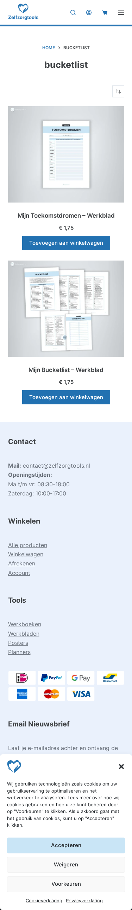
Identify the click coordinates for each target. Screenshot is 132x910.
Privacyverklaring (84, 900)
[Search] (73, 12)
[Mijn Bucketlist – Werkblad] (66, 309)
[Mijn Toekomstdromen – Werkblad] (66, 154)
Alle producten (27, 545)
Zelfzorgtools (23, 17)
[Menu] (121, 12)
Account (19, 572)
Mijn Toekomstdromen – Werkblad (66, 215)
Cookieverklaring (44, 900)
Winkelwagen (25, 554)
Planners (19, 651)
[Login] (89, 12)
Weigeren (66, 864)
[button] (121, 766)
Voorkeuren (66, 883)
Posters (18, 642)
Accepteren (66, 845)
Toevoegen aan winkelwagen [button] (66, 242)
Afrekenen (21, 563)
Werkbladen (23, 633)
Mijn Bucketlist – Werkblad (66, 369)
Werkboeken (24, 624)
